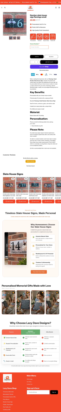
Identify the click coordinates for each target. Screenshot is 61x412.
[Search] (5, 7)
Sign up (54, 392)
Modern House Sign (8, 402)
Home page (29, 379)
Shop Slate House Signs (39, 271)
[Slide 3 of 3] (18, 38)
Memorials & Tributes (8, 394)
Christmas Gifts (6, 409)
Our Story (29, 381)
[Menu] (1, 7)
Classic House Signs (8, 404)
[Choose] (13, 190)
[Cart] (59, 7)
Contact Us (29, 384)
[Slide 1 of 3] (10, 38)
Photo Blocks (6, 399)
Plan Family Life (7, 407)
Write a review (30, 161)
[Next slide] (56, 190)
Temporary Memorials (8, 391)
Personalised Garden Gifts (9, 396)
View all (56, 174)
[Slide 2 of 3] (14, 38)
